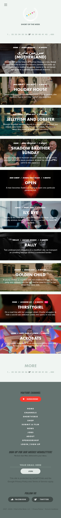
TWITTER (44, 499)
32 (12, 34)
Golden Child (30, 274)
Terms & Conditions (51, 509)
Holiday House (30, 89)
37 (29, 34)
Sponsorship (30, 440)
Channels (30, 412)
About (31, 436)
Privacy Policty (38, 509)
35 (23, 34)
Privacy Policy (21, 481)
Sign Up (35, 444)
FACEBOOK (20, 499)
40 (39, 34)
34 (19, 34)
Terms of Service (40, 481)
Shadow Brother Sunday (30, 150)
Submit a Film (30, 424)
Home (30, 408)
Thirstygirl (30, 307)
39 (36, 34)
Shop (30, 420)
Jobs (31, 432)
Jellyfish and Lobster (30, 119)
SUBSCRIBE (32, 399)
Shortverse (30, 416)
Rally (31, 245)
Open (30, 182)
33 (16, 34)
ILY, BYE (30, 212)
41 (43, 34)
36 (26, 34)
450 (52, 34)
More (31, 365)
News (30, 428)
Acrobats (30, 338)
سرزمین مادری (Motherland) (30, 55)
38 (33, 34)
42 (46, 34)
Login (24, 444)
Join (30, 471)
